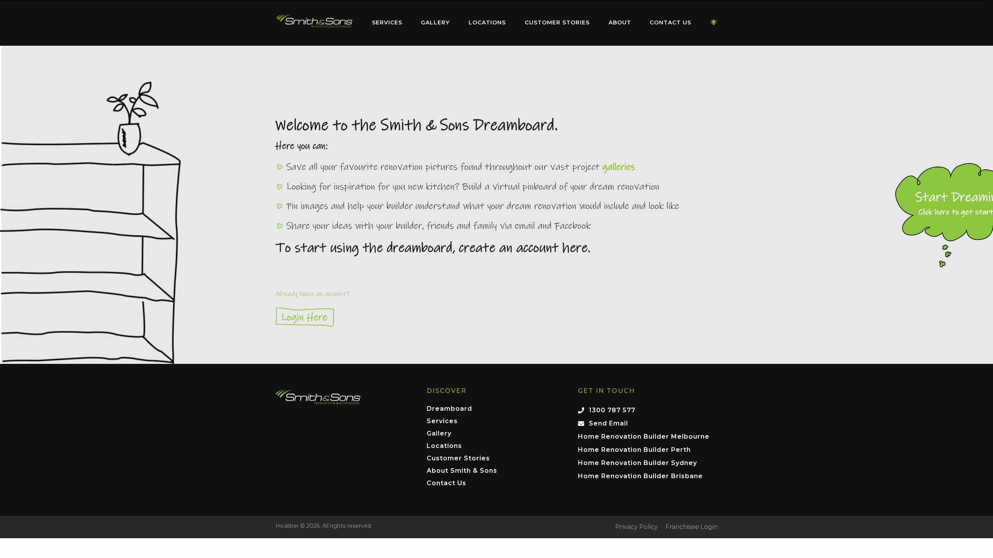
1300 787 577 (612, 410)
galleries (618, 167)
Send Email (608, 423)
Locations (487, 22)
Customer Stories (557, 22)
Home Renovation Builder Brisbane (640, 476)
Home (314, 21)
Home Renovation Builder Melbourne (643, 436)
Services (387, 22)
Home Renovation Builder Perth (634, 449)
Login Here (496, 317)
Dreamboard (449, 409)
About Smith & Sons (462, 471)
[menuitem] (314, 23)
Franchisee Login (692, 527)
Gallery (435, 22)
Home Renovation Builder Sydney (637, 463)
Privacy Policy (636, 527)
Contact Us (670, 22)
